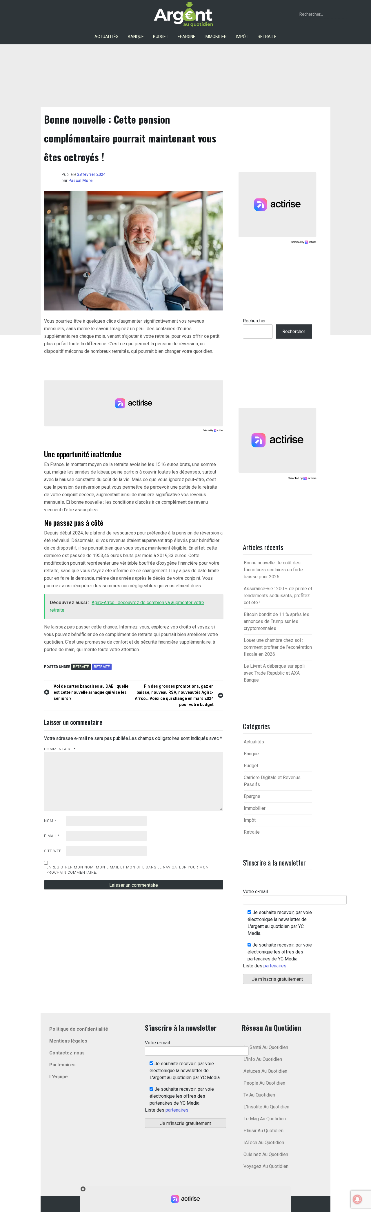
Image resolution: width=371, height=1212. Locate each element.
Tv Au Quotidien (259, 1095)
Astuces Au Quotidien (265, 1071)
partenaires (274, 966)
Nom (50, 821)
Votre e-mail (255, 891)
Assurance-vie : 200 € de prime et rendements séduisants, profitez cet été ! (278, 595)
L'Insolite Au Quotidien (266, 1107)
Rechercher (254, 321)
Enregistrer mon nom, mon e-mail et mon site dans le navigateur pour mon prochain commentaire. (127, 870)
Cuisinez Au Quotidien (265, 1154)
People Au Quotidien (264, 1083)
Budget (160, 36)
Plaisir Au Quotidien (263, 1130)
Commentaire (60, 749)
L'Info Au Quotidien (262, 1059)
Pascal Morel (81, 180)
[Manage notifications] (357, 1199)
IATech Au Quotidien (263, 1142)
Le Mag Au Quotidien (264, 1118)
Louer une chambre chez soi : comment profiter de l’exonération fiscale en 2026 (278, 647)
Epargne (186, 36)
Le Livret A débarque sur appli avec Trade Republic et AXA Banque (274, 673)
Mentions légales (68, 1041)
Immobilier (216, 36)
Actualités (106, 36)
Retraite (267, 36)
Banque (136, 36)
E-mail (52, 836)
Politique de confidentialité (78, 1029)
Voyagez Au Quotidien (265, 1166)
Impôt (242, 36)
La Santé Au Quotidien (265, 1047)
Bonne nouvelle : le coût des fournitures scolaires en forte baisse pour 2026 (273, 569)
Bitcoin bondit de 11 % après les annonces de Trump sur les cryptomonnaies (276, 621)
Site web (53, 851)
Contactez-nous (67, 1053)
